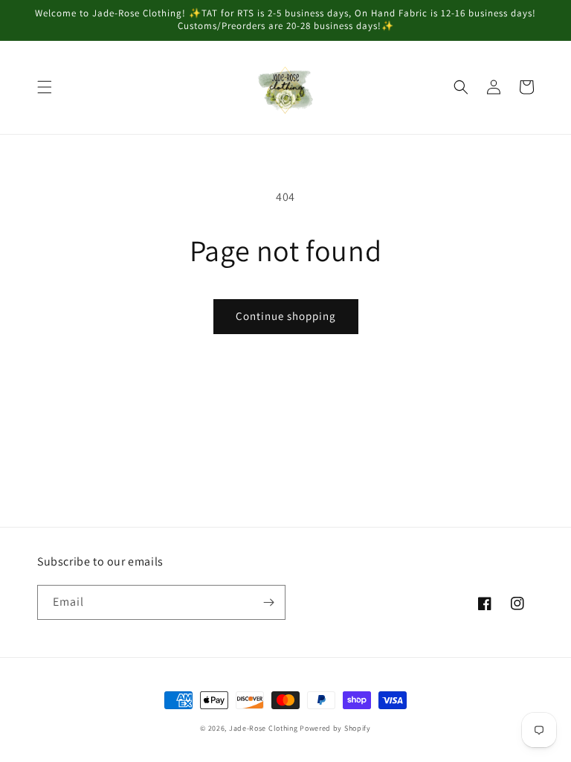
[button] (44, 87)
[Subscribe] (268, 602)
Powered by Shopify (335, 728)
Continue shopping (286, 316)
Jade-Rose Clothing (263, 728)
